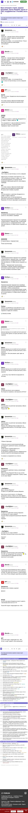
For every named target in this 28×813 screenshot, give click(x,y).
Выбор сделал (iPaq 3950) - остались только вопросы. (13, 756)
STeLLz (18, 134)
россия (12, 22)
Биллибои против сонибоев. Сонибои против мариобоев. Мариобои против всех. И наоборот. (14, 677)
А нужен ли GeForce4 (7, 749)
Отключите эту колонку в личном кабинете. (10, 765)
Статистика (6, 803)
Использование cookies (6, 804)
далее (19, 25)
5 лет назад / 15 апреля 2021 (11, 344)
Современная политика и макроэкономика (8, 5)
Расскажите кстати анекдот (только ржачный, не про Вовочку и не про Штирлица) (13, 695)
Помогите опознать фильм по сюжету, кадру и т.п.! (13, 687)
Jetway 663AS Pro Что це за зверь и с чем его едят (13, 747)
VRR (4, 705)
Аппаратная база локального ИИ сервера (11, 680)
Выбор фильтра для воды (8, 682)
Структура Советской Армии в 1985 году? (11, 750)
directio (7, 51)
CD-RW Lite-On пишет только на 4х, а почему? (12, 752)
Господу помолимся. (7, 685)
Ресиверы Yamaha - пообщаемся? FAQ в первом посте (14, 660)
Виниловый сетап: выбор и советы (10, 688)
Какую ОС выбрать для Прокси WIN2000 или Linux (13, 761)
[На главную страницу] (2, 2)
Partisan (7, 208)
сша (9, 22)
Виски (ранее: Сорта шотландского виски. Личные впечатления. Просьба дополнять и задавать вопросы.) (14, 664)
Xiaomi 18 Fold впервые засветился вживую (12, 714)
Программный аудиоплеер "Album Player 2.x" (12, 684)
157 (16, 25)
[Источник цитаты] (11, 39)
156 (14, 25)
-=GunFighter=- (9, 73)
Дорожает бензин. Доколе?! (8, 690)
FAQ (2, 803)
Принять (13, 811)
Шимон (7, 110)
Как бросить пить (6, 675)
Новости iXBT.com (5, 710)
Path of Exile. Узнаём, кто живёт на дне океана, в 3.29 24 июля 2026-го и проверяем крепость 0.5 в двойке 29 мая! (15, 667)
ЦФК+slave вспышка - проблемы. (9, 743)
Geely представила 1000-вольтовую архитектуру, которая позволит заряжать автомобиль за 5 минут (14, 717)
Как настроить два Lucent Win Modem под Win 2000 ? (13, 754)
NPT (6, 90)
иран (3, 22)
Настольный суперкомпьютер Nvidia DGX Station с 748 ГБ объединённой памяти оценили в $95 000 (14, 712)
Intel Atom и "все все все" (8, 700)
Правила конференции (15, 801)
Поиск (23, 801)
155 (12, 25)
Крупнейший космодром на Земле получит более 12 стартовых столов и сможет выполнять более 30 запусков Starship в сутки (14, 725)
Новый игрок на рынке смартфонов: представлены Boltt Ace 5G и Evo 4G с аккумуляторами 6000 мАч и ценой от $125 (15, 733)
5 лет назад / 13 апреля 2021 (11, 31)
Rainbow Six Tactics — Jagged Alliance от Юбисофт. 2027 (15, 706)
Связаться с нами (5, 801)
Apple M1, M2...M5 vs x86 (7, 669)
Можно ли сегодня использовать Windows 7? (12, 679)
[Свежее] (8, 2)
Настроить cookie (17, 804)
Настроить (20, 811)
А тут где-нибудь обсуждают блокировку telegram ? (13, 673)
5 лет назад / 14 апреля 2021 (12, 91)
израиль (6, 22)
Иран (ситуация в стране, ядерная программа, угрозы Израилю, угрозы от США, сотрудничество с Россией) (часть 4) (14, 10)
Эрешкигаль (8, 30)
